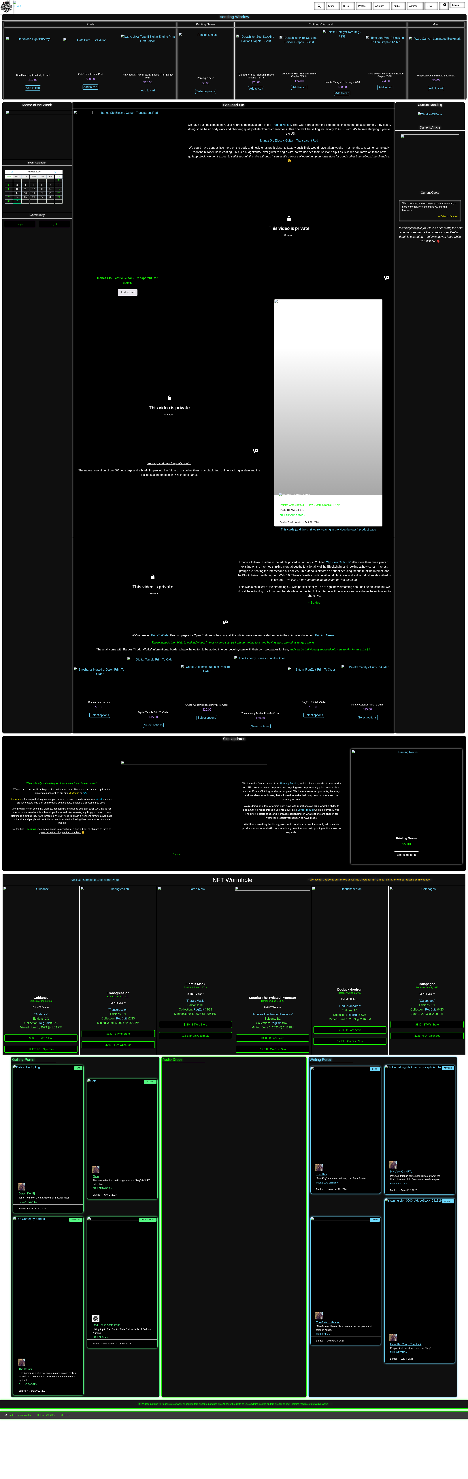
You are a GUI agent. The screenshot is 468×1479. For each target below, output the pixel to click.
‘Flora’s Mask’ (195, 1000)
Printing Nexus (205, 24)
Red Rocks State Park (106, 1324)
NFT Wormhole (232, 880)
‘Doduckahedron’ (350, 1006)
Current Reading (430, 105)
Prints (90, 24)
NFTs (346, 6)
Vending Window (234, 17)
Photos (362, 6)
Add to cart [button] (33, 87)
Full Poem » (323, 1334)
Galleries (379, 6)
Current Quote (430, 192)
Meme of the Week (37, 105)
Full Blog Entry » (327, 1182)
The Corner (25, 1369)
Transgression (118, 993)
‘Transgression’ (118, 1009)
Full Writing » (398, 1352)
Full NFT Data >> (41, 1007)
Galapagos (427, 984)
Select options (205, 91)
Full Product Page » (292, 515)
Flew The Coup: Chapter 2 (405, 1344)
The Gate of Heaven (328, 1322)
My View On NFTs (401, 1171)
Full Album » (100, 1337)
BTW (429, 6)
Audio (397, 6)
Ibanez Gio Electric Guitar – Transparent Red (289, 140)
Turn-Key (321, 1174)
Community (37, 215)
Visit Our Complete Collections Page (95, 879)
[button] (319, 6)
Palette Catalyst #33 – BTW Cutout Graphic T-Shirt (310, 504)
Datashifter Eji (27, 1193)
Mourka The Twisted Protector (272, 998)
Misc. (436, 24)
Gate (96, 1176)
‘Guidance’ (41, 1014)
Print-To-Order (160, 635)
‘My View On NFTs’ (338, 562)
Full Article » (398, 1183)
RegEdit (44, 1023)
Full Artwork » (28, 1202)
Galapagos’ (427, 1000)
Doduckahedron (349, 989)
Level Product (306, 809)
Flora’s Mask (195, 984)
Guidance (40, 998)
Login (455, 5)
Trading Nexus (281, 124)
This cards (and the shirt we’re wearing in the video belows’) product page (328, 529)
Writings (413, 6)
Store (331, 6)
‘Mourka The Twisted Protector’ (272, 1014)
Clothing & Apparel (321, 24)
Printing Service (289, 783)
